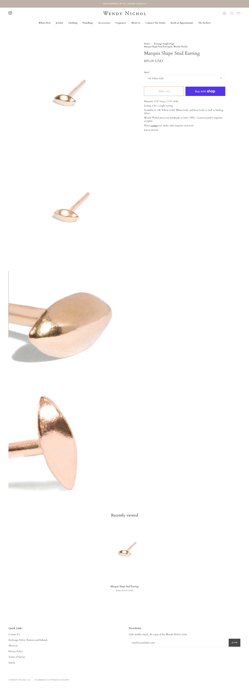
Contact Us (14, 634)
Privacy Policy (15, 651)
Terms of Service (16, 657)
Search (11, 662)
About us (13, 645)
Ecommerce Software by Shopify (52, 680)
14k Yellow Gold (155, 78)
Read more (151, 130)
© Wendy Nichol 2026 (19, 680)
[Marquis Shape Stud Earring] (124, 552)
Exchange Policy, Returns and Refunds (27, 640)
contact (154, 125)
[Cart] (238, 13)
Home (147, 43)
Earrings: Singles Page (164, 43)
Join (234, 642)
